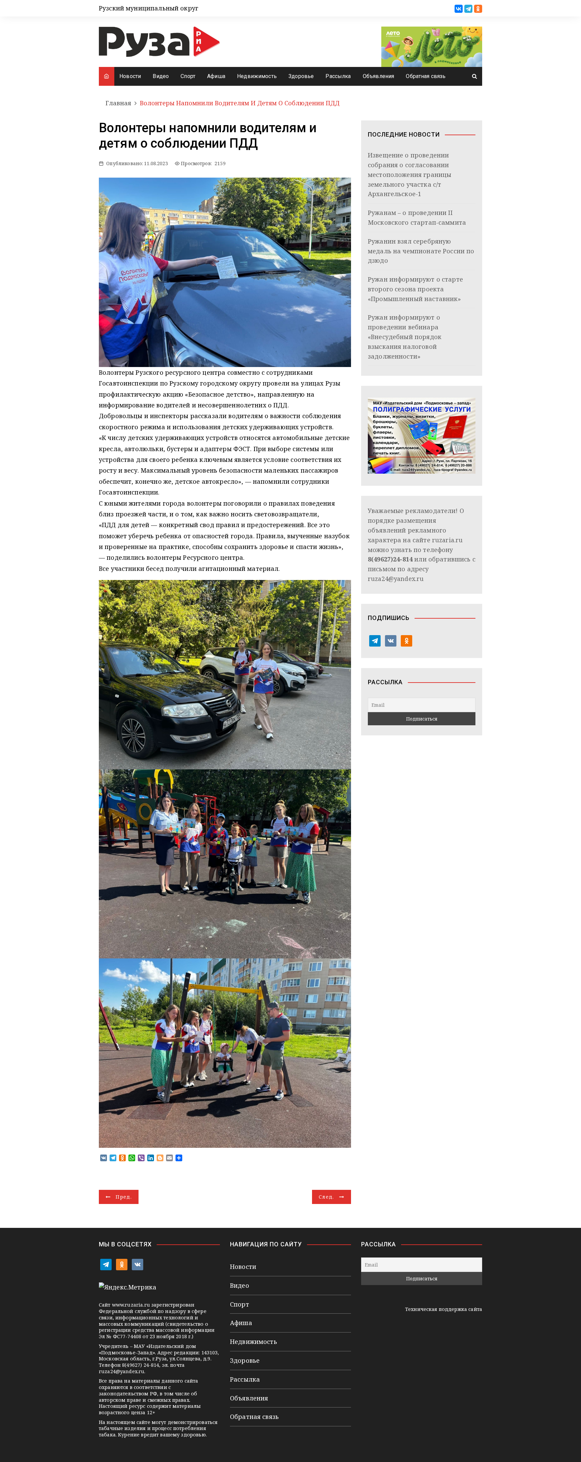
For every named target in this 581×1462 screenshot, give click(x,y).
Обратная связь (426, 76)
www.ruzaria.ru (131, 1305)
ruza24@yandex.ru (396, 579)
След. (326, 1197)
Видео (161, 76)
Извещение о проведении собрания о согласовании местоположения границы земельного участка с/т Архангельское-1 (409, 174)
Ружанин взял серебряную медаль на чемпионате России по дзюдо (421, 251)
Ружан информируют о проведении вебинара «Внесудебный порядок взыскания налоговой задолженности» (404, 336)
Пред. (124, 1197)
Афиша (216, 76)
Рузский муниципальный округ (148, 8)
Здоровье (301, 76)
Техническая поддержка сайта (443, 1309)
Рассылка (338, 76)
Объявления (378, 76)
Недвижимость (257, 76)
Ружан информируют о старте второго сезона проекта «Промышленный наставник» (415, 289)
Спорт (188, 76)
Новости (130, 76)
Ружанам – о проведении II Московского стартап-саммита (417, 217)
